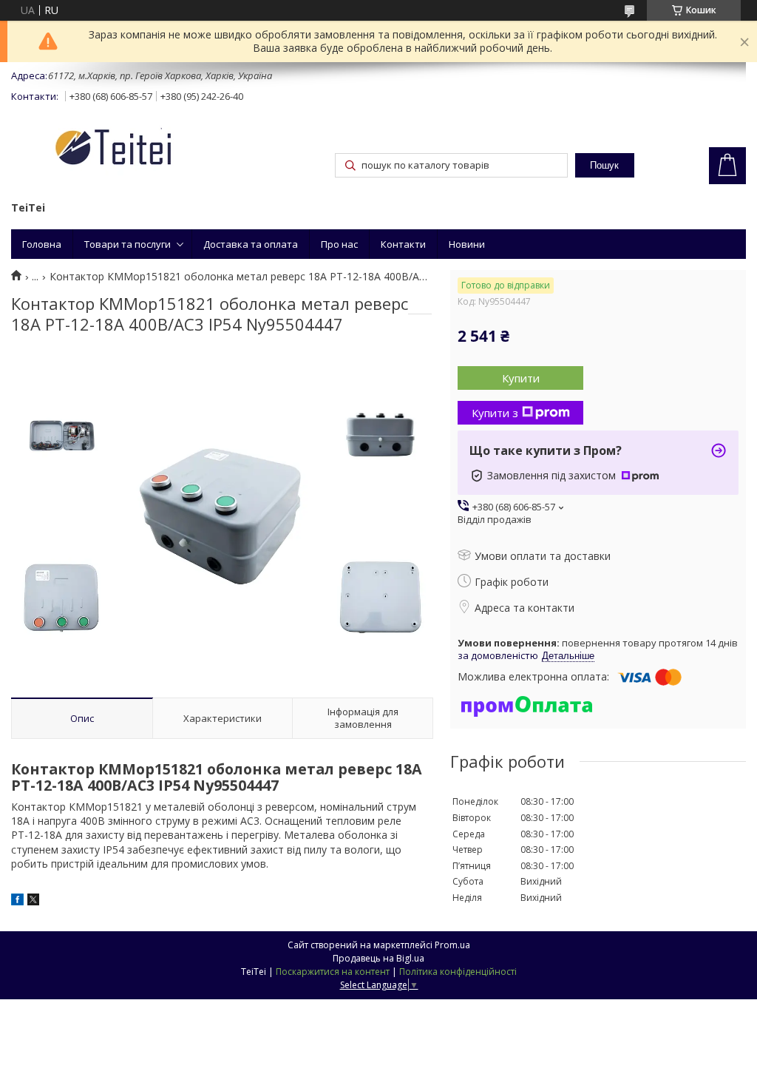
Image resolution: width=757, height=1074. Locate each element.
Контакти (403, 244)
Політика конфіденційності (458, 971)
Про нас (339, 244)
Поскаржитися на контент (333, 971)
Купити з (495, 412)
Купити (521, 378)
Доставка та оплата (250, 244)
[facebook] (17, 901)
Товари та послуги (127, 244)
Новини (467, 244)
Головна (41, 244)
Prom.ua (452, 945)
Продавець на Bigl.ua (378, 958)
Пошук (604, 165)
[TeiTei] (140, 149)
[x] (33, 901)
